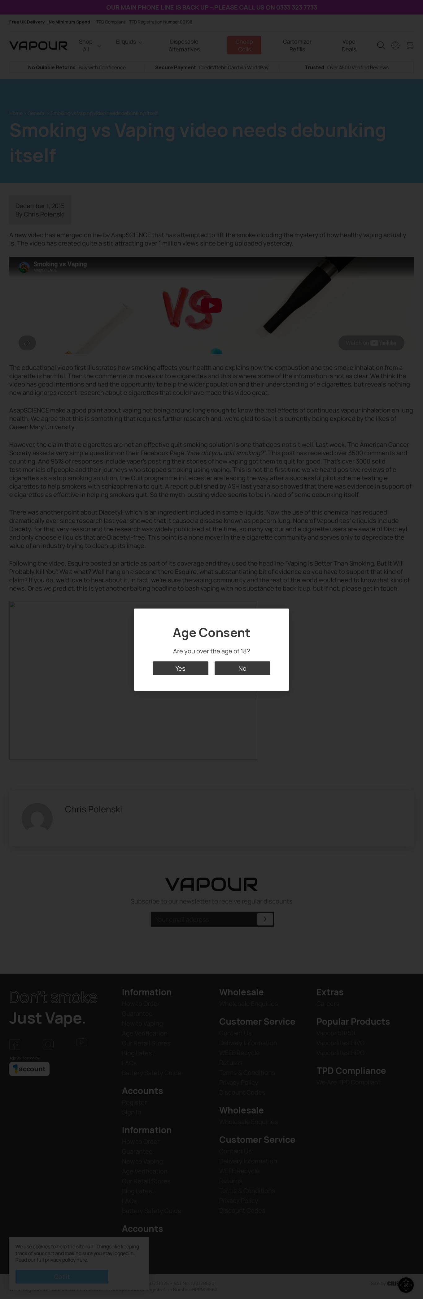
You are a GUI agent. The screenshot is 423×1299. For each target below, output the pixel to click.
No (242, 668)
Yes (180, 668)
